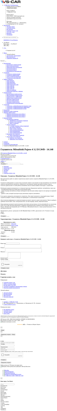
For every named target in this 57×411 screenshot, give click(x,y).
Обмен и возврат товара (10, 283)
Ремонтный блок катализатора (14, 67)
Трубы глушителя (11, 124)
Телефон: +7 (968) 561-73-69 (11, 301)
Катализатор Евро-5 (12, 70)
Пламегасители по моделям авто (15, 103)
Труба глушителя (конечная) (14, 76)
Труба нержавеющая (15, 131)
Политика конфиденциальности (12, 287)
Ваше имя (3, 243)
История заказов (8, 294)
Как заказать (10, 29)
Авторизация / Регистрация (13, 55)
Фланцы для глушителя (15, 122)
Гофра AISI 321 (10, 88)
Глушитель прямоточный (13, 75)
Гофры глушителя (8, 79)
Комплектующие (8, 118)
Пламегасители (7, 92)
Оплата (5, 171)
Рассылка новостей (8, 296)
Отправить (3, 359)
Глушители (6, 72)
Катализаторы (7, 63)
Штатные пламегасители (13, 99)
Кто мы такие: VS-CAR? (10, 285)
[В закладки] (7, 216)
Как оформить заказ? (9, 309)
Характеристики (8, 167)
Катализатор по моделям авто (14, 71)
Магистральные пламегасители (14, 95)
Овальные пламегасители (13, 102)
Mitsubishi (13, 223)
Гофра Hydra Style (11, 83)
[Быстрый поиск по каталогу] (17, 37)
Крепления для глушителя (13, 134)
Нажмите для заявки (11, 8)
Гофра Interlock (10, 80)
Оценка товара (4, 259)
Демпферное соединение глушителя (19, 120)
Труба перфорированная (16, 132)
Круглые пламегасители (13, 100)
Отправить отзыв (5, 268)
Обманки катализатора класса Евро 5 (16, 116)
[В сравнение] (8, 216)
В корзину (3, 163)
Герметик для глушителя (16, 138)
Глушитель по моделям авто (14, 78)
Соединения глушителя (12, 119)
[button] (5, 48)
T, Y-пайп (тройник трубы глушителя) (19, 126)
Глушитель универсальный (13, 74)
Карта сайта (7, 313)
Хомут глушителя (14, 123)
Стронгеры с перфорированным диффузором (18, 107)
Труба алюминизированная (16, 130)
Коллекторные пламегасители (14, 94)
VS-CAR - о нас (11, 32)
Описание (6, 166)
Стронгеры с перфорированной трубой (16, 108)
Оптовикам (9, 34)
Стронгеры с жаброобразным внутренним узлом (19, 106)
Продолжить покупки (6, 334)
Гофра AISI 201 (10, 86)
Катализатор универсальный (14, 64)
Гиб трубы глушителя (15, 127)
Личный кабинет (8, 292)
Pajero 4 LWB (14, 225)
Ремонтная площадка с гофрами (15, 91)
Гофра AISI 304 (10, 87)
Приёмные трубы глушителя (11, 111)
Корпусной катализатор (13, 66)
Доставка (6, 170)
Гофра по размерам (11, 90)
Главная (6, 141)
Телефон (3, 344)
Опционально (4, 347)
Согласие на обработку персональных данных (15, 286)
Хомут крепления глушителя (17, 135)
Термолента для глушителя (16, 139)
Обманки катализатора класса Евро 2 (16, 114)
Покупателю (7, 25)
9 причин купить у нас (12, 30)
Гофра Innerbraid (11, 82)
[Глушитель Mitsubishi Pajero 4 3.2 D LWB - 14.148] (14, 153)
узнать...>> (3, 161)
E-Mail (2, 341)
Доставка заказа (11, 26)
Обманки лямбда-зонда (9, 112)
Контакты (9, 33)
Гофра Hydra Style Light (12, 84)
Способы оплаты (11, 28)
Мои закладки (7, 295)
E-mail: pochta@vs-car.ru (10, 304)
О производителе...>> (6, 158)
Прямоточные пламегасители (14, 98)
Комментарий (4, 258)
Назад (2, 330)
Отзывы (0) (6, 169)
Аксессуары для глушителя (13, 136)
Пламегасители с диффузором (14, 96)
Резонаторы (7, 110)
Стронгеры (6, 104)
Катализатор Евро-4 (12, 68)
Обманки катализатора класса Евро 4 (16, 115)
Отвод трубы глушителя (16, 128)
